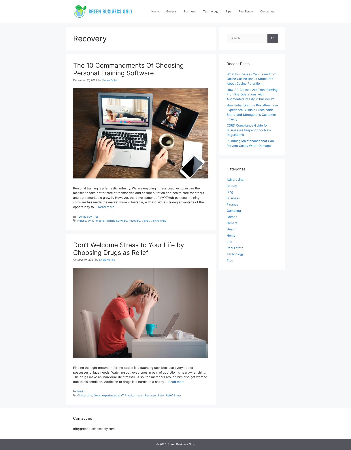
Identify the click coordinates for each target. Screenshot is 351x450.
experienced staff (112, 395)
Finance (232, 204)
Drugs (97, 395)
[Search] (272, 38)
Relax (161, 395)
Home (155, 11)
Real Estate (246, 11)
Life (229, 242)
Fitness (81, 220)
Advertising (235, 179)
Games (232, 217)
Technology (210, 11)
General (171, 11)
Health (81, 391)
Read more (106, 207)
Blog (230, 192)
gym (90, 220)
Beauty (232, 186)
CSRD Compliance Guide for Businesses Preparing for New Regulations (249, 130)
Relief (169, 395)
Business (190, 11)
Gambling (234, 210)
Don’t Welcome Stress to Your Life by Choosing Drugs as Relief (128, 248)
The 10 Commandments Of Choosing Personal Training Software (128, 69)
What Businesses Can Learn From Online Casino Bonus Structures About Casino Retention (251, 78)
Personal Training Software (111, 220)
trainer (145, 220)
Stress (178, 395)
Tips (228, 11)
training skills (158, 220)
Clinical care (84, 395)
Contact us (267, 11)
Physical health (134, 395)
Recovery (134, 220)
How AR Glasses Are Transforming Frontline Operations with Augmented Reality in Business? (252, 94)
